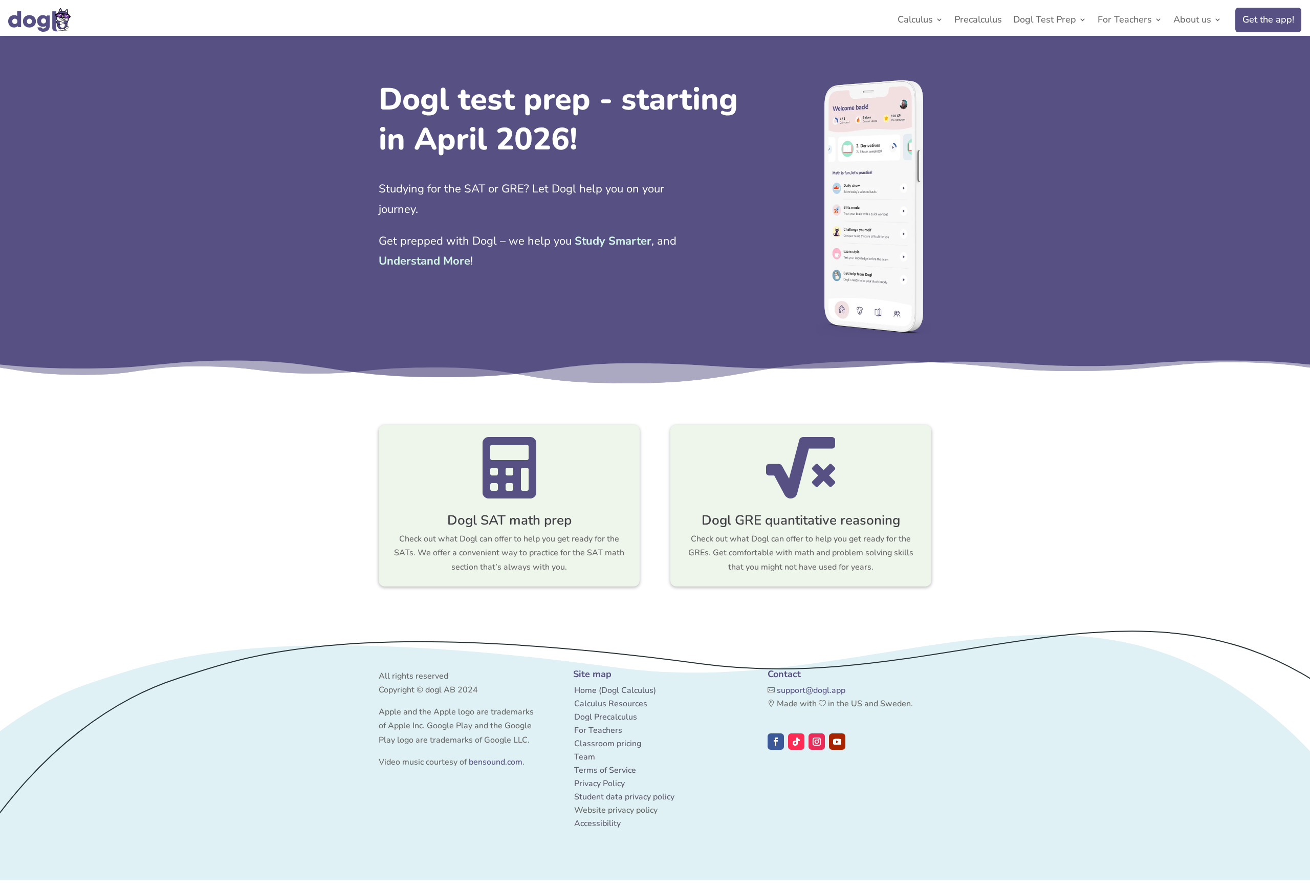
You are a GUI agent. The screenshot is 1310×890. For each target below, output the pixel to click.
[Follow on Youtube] (837, 741)
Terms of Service (605, 770)
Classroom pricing (607, 743)
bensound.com (495, 762)
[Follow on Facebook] (776, 741)
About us (1192, 21)
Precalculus (978, 21)
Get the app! (1268, 19)
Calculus (915, 21)
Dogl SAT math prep (509, 520)
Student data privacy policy (624, 796)
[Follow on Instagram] (817, 741)
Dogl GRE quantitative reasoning (801, 520)
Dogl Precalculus (605, 717)
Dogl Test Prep (1044, 21)
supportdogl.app (811, 690)
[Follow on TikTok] (796, 741)
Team (584, 757)
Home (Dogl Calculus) (615, 690)
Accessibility (597, 823)
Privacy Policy (599, 783)
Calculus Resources (610, 703)
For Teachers (1125, 21)
